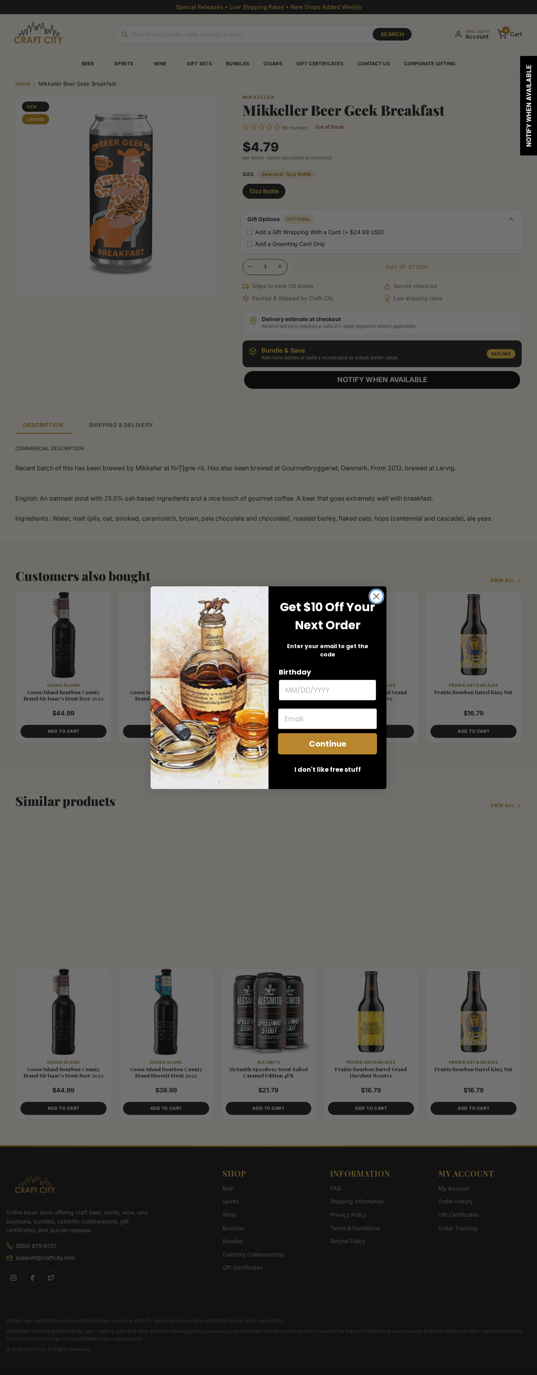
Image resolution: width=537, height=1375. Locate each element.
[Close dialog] (376, 596)
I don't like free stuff (327, 769)
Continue (327, 743)
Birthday (295, 672)
